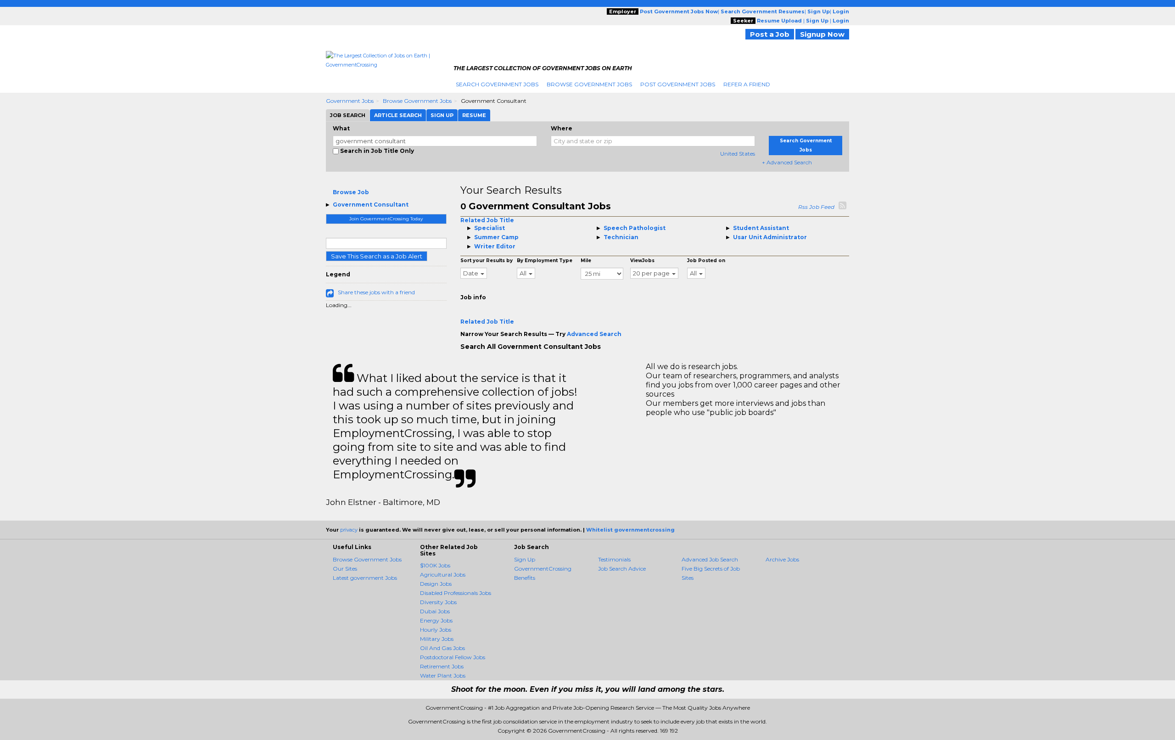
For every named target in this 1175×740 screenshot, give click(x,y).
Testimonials (614, 559)
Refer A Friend (746, 84)
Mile (586, 260)
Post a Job (769, 34)
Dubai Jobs (435, 611)
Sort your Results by (486, 260)
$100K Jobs (435, 565)
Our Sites (345, 568)
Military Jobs (436, 638)
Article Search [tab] (398, 115)
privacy (349, 530)
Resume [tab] (474, 115)
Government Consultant (370, 204)
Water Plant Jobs (442, 675)
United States (737, 153)
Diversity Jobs (438, 602)
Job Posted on (706, 260)
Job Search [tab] (347, 115)
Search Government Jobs (497, 84)
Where (561, 128)
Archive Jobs (782, 559)
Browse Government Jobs (589, 84)
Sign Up (524, 559)
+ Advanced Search (787, 162)
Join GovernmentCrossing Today (386, 219)
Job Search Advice (622, 568)
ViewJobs (642, 260)
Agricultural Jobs (442, 574)
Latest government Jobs (365, 577)
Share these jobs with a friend (376, 292)
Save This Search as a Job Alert (376, 256)
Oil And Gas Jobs (442, 648)
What (341, 128)
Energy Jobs (436, 620)
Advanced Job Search (710, 559)
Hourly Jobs (435, 629)
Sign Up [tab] (442, 115)
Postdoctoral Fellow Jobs (452, 657)
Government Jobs (350, 100)
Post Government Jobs (677, 84)
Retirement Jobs (442, 666)
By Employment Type (544, 260)
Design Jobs (436, 583)
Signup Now (822, 34)
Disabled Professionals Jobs (455, 592)
